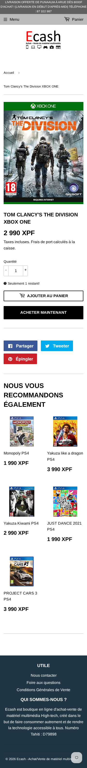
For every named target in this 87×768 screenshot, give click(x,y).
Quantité (10, 261)
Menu (14, 19)
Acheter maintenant (43, 312)
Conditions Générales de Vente (43, 690)
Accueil (9, 72)
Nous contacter (44, 675)
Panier (77, 19)
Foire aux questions (43, 683)
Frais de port (41, 242)
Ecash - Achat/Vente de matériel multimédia (47, 759)
